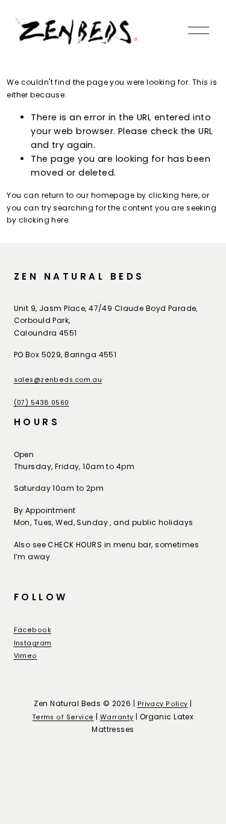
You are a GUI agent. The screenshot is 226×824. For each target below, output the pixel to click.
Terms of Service (63, 717)
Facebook (32, 630)
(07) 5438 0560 (41, 402)
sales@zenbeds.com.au (58, 379)
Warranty (116, 717)
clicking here (173, 195)
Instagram (33, 643)
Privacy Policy (162, 704)
